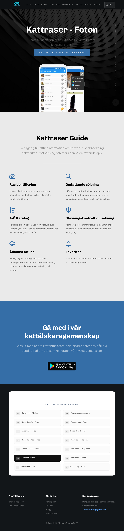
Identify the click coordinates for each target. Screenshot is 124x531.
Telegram (116, 53)
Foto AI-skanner (50, 5)
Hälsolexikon (83, 5)
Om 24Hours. (17, 496)
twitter (116, 73)
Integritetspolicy (16, 501)
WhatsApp (116, 40)
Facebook (116, 85)
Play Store (62, 366)
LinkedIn (116, 28)
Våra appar (32, 5)
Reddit (116, 63)
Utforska (68, 5)
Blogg (97, 5)
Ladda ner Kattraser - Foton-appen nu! (62, 53)
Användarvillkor (16, 505)
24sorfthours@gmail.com (94, 509)
